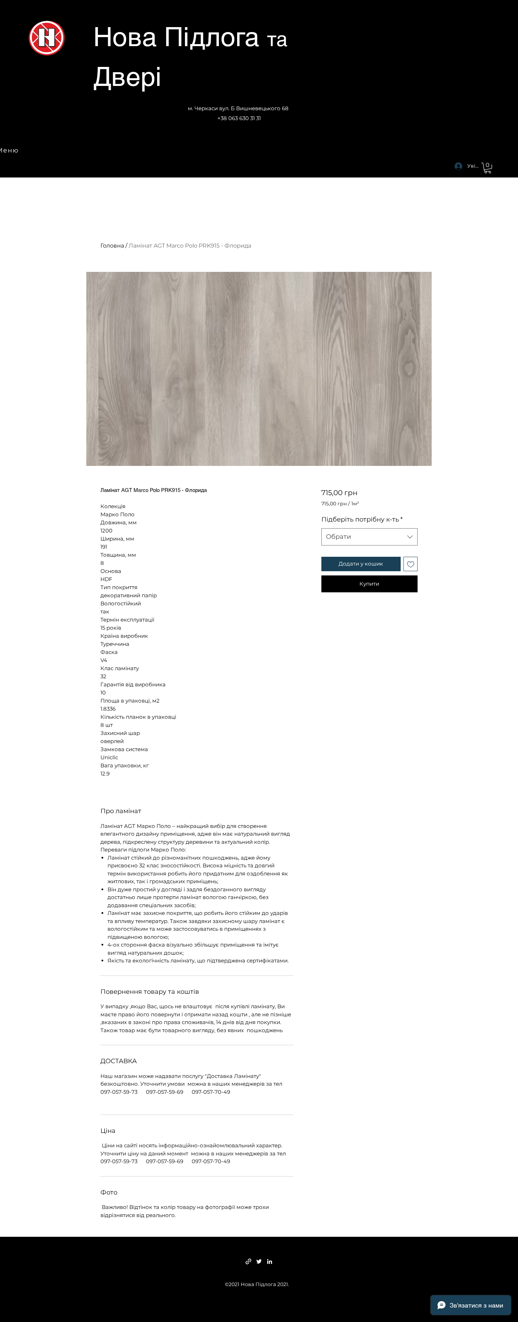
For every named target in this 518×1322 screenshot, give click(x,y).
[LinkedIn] (269, 1261)
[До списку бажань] (410, 564)
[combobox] (369, 537)
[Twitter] (259, 1261)
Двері (127, 76)
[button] (487, 168)
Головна (112, 245)
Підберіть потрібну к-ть (362, 519)
